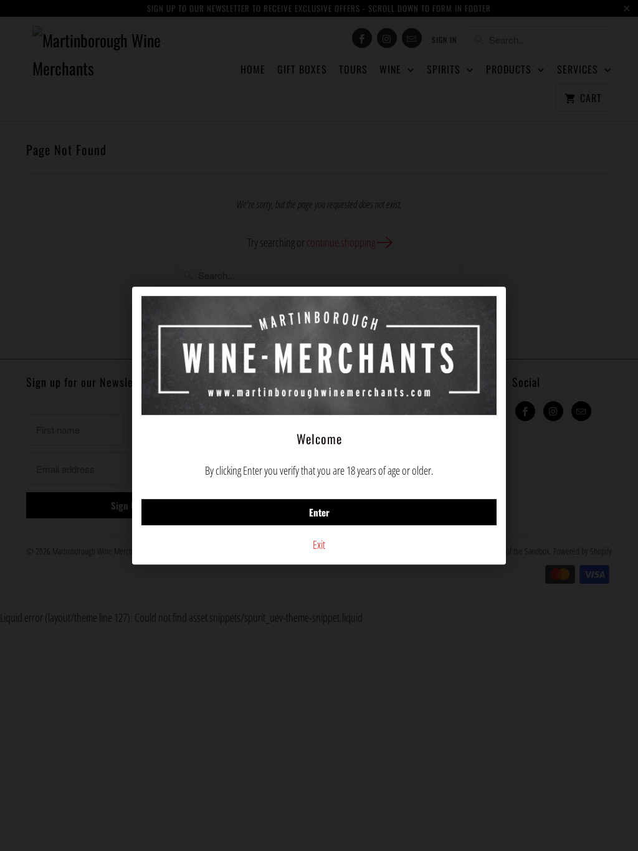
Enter (319, 512)
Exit (319, 544)
